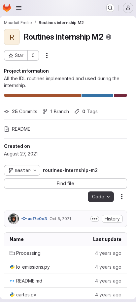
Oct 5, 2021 (60, 218)
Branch (60, 111)
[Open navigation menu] (19, 8)
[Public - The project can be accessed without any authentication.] (108, 37)
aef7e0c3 (37, 218)
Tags (90, 111)
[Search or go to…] (110, 8)
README (21, 129)
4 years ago (108, 253)
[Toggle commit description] (94, 219)
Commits (24, 111)
